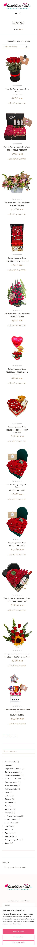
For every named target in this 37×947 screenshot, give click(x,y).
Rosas (17, 91)
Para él (6, 147)
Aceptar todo (18, 931)
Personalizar (18, 937)
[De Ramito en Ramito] (17, 5)
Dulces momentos (10, 709)
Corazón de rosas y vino (17, 601)
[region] (18, 927)
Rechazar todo (18, 942)
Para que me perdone (20, 89)
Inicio (16, 29)
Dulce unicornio (17, 715)
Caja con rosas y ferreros (17, 261)
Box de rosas (17, 95)
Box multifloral (17, 206)
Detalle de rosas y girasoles (17, 657)
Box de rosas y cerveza (17, 150)
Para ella (9, 89)
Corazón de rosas (17, 490)
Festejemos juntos (11, 202)
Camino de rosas (17, 317)
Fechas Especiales (14, 258)
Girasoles (21, 654)
